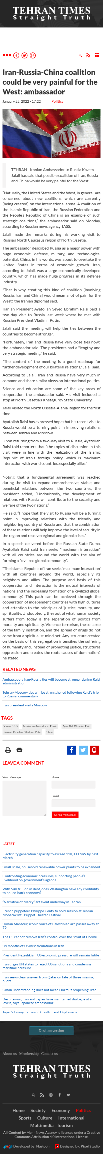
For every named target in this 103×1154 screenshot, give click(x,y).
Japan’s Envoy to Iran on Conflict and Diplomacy (39, 1012)
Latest (8, 844)
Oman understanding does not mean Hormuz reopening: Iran (49, 990)
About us (9, 1054)
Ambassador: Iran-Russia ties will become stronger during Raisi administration (51, 681)
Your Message (11, 777)
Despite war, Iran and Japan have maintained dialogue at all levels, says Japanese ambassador (48, 1001)
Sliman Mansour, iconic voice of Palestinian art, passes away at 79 (50, 926)
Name (55, 777)
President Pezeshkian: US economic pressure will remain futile (51, 955)
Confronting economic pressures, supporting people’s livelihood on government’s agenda (43, 878)
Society (38, 1110)
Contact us (49, 1054)
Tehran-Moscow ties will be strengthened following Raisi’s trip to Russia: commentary (50, 694)
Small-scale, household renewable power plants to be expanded (51, 867)
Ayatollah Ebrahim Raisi (76, 726)
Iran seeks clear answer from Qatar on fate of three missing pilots (48, 979)
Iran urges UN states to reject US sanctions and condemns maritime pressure (46, 966)
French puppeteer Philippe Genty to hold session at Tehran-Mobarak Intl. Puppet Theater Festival (48, 913)
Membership (29, 1054)
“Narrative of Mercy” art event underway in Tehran (41, 902)
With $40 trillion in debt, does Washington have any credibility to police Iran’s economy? (50, 891)
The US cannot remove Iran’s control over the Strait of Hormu (49, 937)
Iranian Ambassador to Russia (40, 726)
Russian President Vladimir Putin (22, 731)
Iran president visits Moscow (25, 705)
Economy (61, 1110)
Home (18, 1110)
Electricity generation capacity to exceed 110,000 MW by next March (50, 856)
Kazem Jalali (11, 726)
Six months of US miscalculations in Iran (33, 946)
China (49, 731)
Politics (57, 101)
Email (55, 796)
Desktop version (51, 1030)
